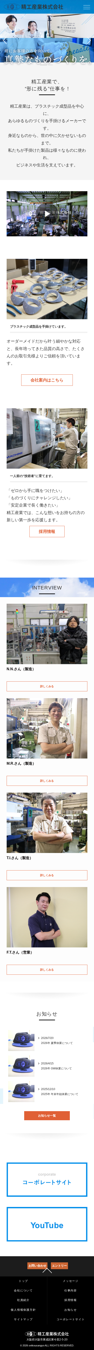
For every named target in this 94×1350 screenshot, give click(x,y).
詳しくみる (47, 686)
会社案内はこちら (47, 380)
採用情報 (47, 531)
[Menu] (87, 8)
